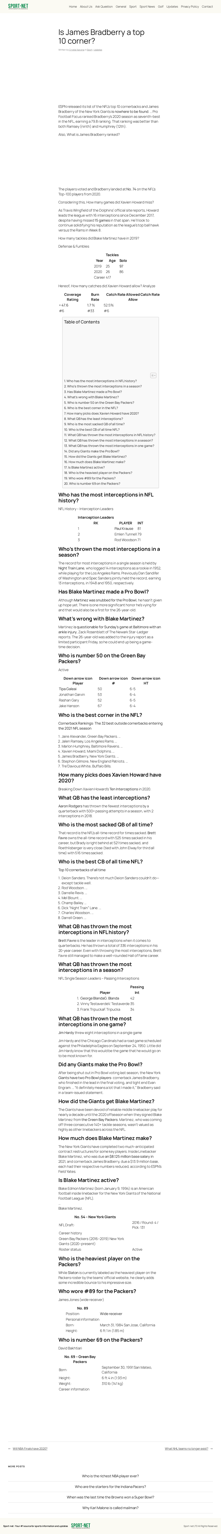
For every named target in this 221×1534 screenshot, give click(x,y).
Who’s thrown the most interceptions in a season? (104, 386)
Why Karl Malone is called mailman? (110, 1508)
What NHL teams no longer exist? (186, 1448)
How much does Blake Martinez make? (97, 462)
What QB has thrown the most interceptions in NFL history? (111, 435)
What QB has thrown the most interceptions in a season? (110, 440)
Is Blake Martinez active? (86, 467)
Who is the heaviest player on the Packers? (100, 472)
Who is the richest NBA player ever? (110, 1476)
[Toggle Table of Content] (151, 375)
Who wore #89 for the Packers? (92, 478)
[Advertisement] (110, 78)
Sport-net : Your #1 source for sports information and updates (35, 1526)
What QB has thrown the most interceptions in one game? (111, 446)
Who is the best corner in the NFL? (92, 408)
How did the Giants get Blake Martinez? (98, 456)
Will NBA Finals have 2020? (30, 1448)
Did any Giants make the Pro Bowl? (94, 451)
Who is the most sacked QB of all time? (96, 424)
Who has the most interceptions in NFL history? (101, 381)
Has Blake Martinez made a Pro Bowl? (94, 392)
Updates (98, 49)
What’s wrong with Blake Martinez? (93, 397)
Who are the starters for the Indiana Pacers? (110, 1487)
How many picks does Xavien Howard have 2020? (103, 413)
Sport (89, 49)
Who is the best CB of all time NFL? (94, 429)
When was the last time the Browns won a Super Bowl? (110, 1497)
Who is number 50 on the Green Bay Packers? (100, 402)
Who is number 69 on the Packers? (94, 483)
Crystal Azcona (76, 49)
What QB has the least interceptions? (95, 419)
